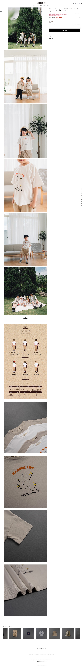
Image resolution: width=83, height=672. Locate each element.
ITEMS (44, 5)
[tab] (50, 21)
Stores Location (36, 654)
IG (38, 648)
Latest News (31, 654)
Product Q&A (51, 38)
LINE (40, 648)
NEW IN (34, 5)
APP (45, 648)
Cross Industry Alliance (43, 654)
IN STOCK (39, 5)
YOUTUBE (42, 648)
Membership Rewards (51, 654)
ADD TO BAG (64, 30)
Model (50, 36)
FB (37, 648)
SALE (48, 5)
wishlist (79, 17)
